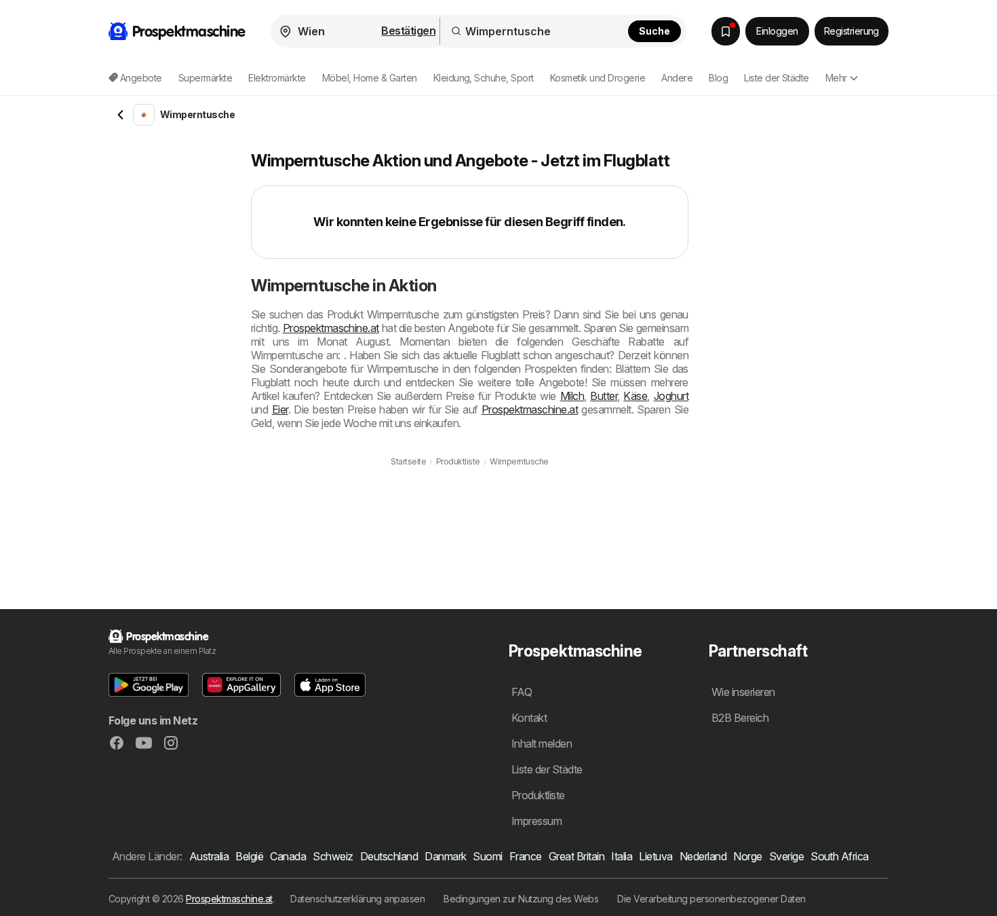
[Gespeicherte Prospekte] (725, 31)
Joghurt (671, 396)
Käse (635, 396)
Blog (718, 78)
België (249, 856)
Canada (288, 856)
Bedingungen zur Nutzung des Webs (521, 898)
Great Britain (576, 856)
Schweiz (333, 856)
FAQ (521, 692)
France (525, 856)
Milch (572, 396)
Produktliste (538, 795)
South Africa (839, 856)
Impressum (536, 821)
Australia (209, 856)
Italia (621, 856)
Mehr (836, 78)
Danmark (445, 856)
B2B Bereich (739, 718)
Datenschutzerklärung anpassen (357, 898)
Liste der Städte (776, 78)
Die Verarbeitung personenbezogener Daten (711, 898)
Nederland (703, 856)
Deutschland (389, 856)
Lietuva (655, 856)
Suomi (487, 856)
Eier (280, 409)
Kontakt (529, 718)
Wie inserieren (743, 692)
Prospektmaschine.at (331, 328)
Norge (747, 856)
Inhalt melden (541, 743)
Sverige (786, 856)
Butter (603, 396)
